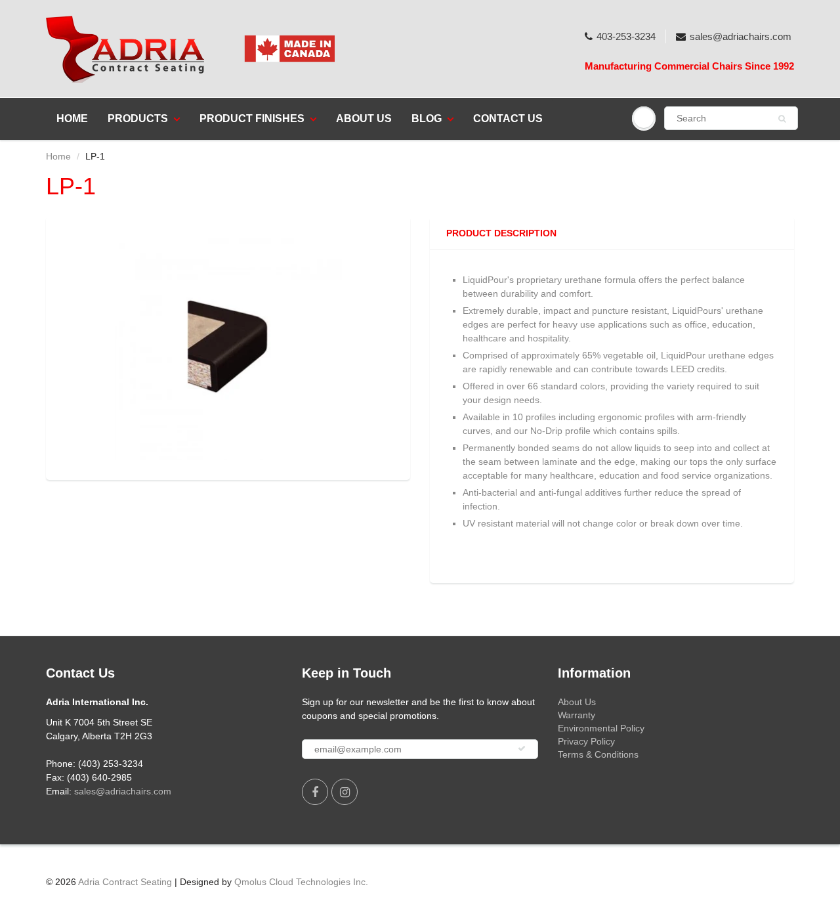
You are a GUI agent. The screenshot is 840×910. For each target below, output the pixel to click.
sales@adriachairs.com (740, 36)
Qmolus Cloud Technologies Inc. (301, 882)
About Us (364, 118)
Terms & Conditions (598, 754)
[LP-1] (228, 347)
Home (72, 118)
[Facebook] (315, 792)
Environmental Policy (601, 728)
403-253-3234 (626, 36)
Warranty (576, 715)
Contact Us (508, 118)
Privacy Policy (586, 741)
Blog (426, 118)
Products (138, 118)
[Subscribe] (521, 748)
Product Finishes (252, 118)
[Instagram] (344, 792)
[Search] (782, 118)
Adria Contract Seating (125, 882)
